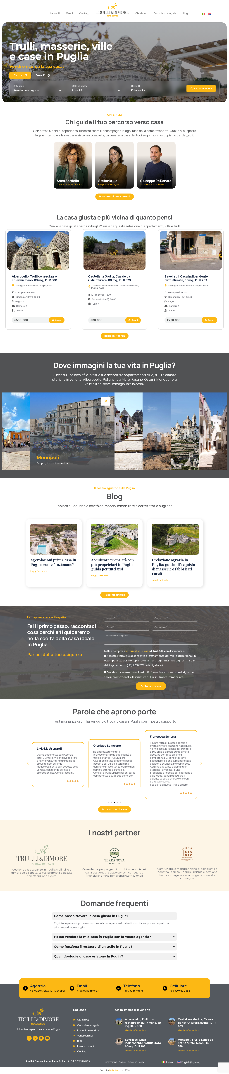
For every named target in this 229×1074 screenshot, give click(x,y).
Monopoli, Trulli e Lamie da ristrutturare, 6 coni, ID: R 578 (195, 1043)
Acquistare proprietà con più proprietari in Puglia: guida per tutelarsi (112, 564)
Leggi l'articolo (38, 571)
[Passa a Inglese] (210, 13)
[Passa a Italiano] (203, 13)
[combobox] (37, 90)
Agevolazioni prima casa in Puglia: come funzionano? (53, 562)
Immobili (55, 13)
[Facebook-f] (29, 1038)
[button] (28, 763)
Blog (185, 13)
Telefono (131, 986)
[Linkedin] (41, 1038)
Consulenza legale (164, 13)
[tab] (20, 75)
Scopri (58, 320)
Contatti (84, 13)
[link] (16, 431)
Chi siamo (141, 13)
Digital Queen (115, 1070)
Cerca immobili (203, 88)
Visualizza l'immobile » (135, 1030)
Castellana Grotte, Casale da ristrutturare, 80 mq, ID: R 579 (109, 278)
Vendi (69, 13)
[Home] (112, 10)
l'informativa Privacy (137, 651)
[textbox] (26, 90)
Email (81, 986)
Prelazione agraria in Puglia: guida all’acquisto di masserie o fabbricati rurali (173, 566)
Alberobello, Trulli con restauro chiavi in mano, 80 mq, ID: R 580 (34, 278)
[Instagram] (35, 1038)
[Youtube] (47, 1038)
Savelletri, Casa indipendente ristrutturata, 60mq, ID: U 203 (186, 278)
